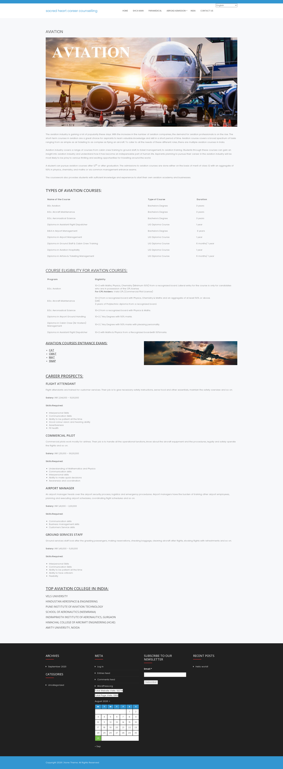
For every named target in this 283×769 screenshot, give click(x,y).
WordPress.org (105, 686)
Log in (100, 666)
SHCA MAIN (138, 10)
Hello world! (202, 666)
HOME (125, 10)
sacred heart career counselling (71, 11)
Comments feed (106, 679)
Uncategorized (56, 685)
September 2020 (57, 666)
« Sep (98, 746)
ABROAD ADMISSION (176, 10)
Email (148, 668)
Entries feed (103, 673)
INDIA (193, 10)
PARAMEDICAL (155, 10)
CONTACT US (206, 10)
